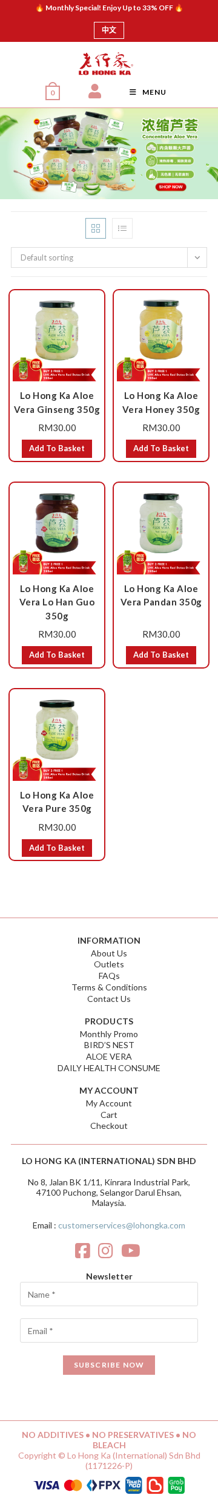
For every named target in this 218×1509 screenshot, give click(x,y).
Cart (109, 1114)
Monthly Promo (109, 1034)
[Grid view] (95, 228)
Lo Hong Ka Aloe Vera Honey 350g (161, 402)
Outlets (109, 964)
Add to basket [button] (57, 448)
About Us (109, 953)
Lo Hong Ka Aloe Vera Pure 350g (57, 801)
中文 (109, 30)
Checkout (109, 1125)
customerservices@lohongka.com (121, 1225)
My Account (109, 1103)
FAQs (109, 975)
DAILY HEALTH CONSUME (109, 1068)
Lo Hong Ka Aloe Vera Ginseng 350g (57, 402)
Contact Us (109, 998)
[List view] (122, 228)
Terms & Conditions (109, 987)
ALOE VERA (109, 1056)
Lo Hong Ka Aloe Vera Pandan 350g (161, 595)
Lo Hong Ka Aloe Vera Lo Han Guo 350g (57, 602)
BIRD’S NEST (109, 1045)
